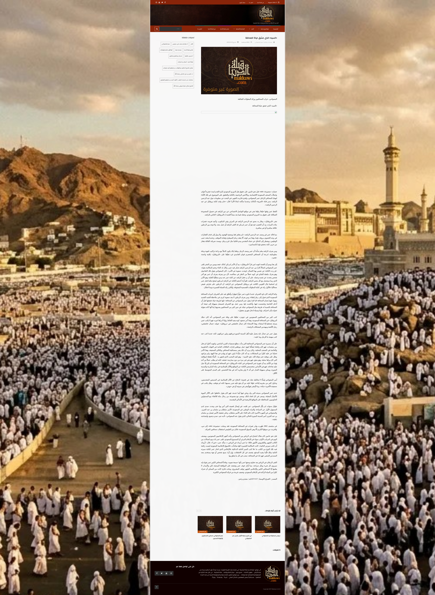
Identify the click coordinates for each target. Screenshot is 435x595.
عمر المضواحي (259, 42)
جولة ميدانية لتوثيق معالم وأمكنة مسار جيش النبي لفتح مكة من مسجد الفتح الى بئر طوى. (270, 538)
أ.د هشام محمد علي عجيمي (180, 44)
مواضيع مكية (264, 29)
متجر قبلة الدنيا (224, 29)
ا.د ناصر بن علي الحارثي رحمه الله (184, 74)
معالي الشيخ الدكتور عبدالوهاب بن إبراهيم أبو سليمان (178, 68)
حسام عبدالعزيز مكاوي (175, 56)
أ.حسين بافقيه (189, 56)
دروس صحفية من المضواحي (216, 536)
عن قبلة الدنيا (260, 2)
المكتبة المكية (240, 29)
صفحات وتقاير (268, 42)
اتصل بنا (251, 2)
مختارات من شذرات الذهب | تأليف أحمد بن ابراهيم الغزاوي (177, 80)
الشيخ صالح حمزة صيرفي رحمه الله (183, 86)
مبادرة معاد (178, 50)
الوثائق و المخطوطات (166, 50)
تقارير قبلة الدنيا (188, 50)
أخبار (252, 29)
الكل (192, 44)
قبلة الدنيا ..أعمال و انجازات (185, 62)
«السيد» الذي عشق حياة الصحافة (243, 536)
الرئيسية (275, 29)
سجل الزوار (242, 2)
